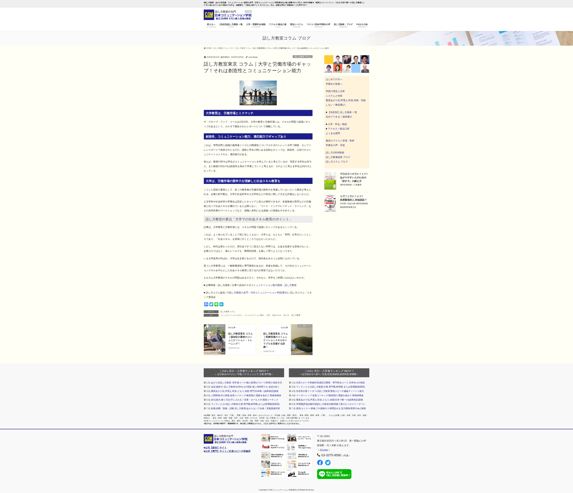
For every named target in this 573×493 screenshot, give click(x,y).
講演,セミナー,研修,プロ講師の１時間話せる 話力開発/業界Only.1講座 (331, 408)
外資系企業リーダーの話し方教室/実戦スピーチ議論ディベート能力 (330, 391)
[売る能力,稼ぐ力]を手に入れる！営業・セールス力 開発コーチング (244, 399)
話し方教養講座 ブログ (338, 157)
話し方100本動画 (335, 152)
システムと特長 (334, 96)
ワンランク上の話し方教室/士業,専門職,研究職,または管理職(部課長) (245, 404)
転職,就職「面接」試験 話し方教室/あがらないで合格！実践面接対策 (245, 408)
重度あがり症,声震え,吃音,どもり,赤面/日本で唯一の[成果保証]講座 (329, 399)
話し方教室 (295, 315)
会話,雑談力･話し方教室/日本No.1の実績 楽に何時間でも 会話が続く (245, 386)
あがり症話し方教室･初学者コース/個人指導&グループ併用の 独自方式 (246, 382)
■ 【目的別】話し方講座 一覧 (341, 112)
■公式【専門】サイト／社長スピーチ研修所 (227, 451)
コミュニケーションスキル (231, 315)
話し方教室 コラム (303, 56)
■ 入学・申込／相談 (336, 124)
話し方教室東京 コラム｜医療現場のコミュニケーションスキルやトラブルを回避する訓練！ (275, 340)
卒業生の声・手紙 (335, 145)
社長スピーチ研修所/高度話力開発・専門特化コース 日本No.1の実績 (330, 382)
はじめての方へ (334, 79)
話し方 (286, 315)
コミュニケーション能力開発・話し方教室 (273, 285)
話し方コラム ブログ (337, 161)
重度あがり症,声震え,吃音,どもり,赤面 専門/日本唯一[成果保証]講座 (244, 391)
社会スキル (276, 315)
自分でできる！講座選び (339, 116)
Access (324, 450)
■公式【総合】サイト (215, 447)
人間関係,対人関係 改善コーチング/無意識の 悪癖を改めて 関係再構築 (246, 395)
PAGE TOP (558, 475)
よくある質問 (333, 133)
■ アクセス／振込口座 (337, 128)
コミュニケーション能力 (254, 315)
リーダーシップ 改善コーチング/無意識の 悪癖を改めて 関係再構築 (329, 395)
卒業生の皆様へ (334, 84)
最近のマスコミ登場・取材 (340, 140)
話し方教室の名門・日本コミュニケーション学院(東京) (258, 292)
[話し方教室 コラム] (214, 331)
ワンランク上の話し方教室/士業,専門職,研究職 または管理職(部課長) (330, 386)
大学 (268, 315)
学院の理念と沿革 (335, 91)
